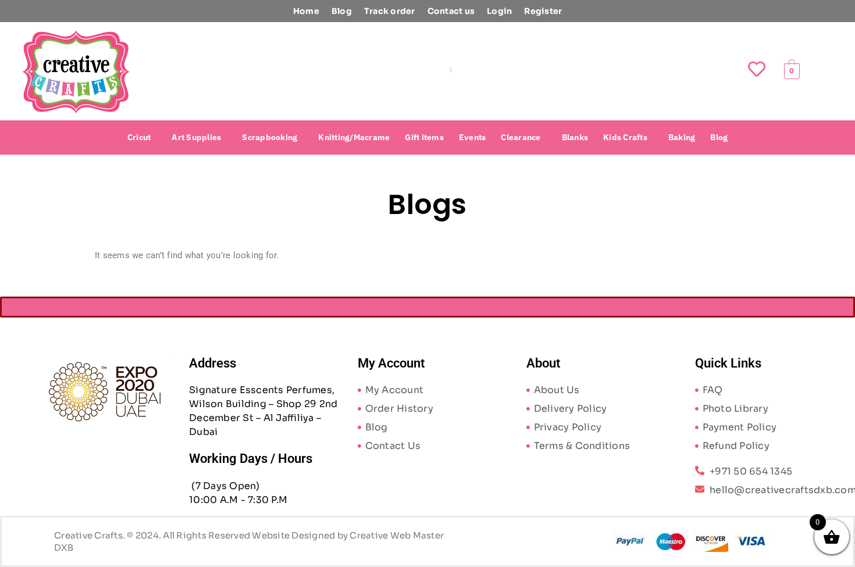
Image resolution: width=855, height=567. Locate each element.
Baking (682, 137)
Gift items (424, 137)
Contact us (451, 11)
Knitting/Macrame (354, 137)
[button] (142, 137)
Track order (389, 11)
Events (472, 137)
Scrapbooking (269, 137)
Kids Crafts (625, 137)
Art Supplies (196, 137)
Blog (342, 11)
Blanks (575, 137)
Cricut (139, 137)
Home (306, 11)
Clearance (520, 137)
